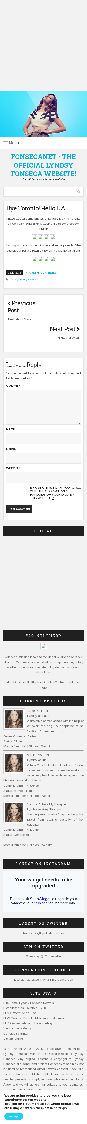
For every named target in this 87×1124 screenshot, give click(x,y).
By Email (22, 1033)
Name (10, 429)
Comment (15, 385)
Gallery (14, 279)
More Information (14, 746)
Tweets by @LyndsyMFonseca (44, 933)
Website (13, 468)
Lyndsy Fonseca (28, 279)
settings (60, 1108)
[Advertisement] (43, 45)
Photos (34, 746)
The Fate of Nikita (19, 319)
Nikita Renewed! (69, 337)
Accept (14, 1116)
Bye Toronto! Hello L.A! (36, 208)
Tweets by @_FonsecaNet (43, 956)
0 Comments (48, 272)
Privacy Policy (22, 1028)
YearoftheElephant (31, 682)
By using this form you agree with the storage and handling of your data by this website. (55, 493)
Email (11, 448)
